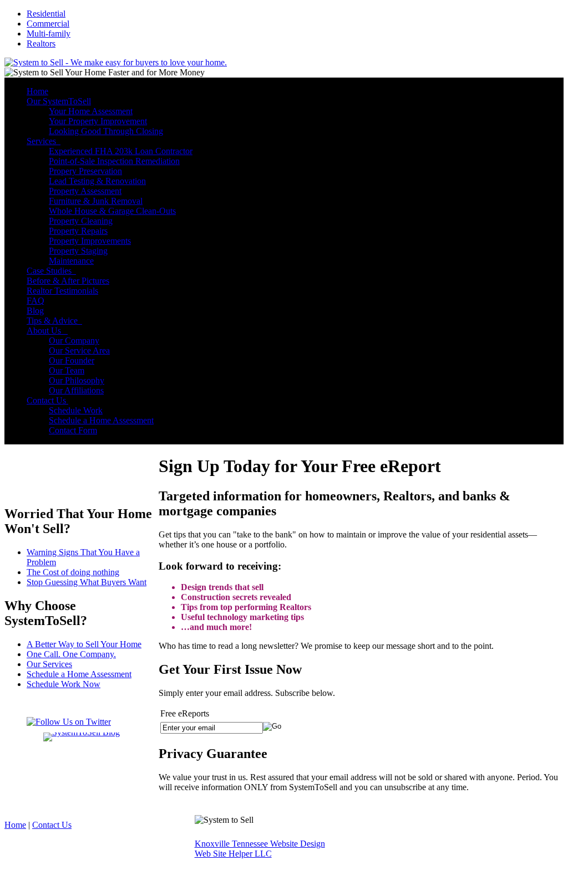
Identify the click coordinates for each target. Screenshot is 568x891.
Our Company (74, 340)
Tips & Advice (54, 320)
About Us (47, 330)
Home (37, 91)
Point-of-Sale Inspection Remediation (114, 161)
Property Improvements (90, 240)
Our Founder (71, 360)
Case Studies (51, 270)
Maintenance (71, 260)
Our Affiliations (76, 390)
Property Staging (78, 250)
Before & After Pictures (68, 280)
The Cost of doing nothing (73, 572)
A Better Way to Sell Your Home (84, 644)
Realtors (41, 43)
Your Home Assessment (91, 111)
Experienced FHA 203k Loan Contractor (120, 151)
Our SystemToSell (59, 101)
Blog (35, 310)
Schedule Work (76, 410)
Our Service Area (79, 350)
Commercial (48, 23)
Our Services (49, 664)
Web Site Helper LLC (233, 853)
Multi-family (48, 33)
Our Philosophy (76, 380)
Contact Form (73, 430)
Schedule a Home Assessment (101, 420)
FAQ (35, 300)
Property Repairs (78, 230)
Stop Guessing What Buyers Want (86, 582)
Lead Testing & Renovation (97, 181)
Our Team (66, 370)
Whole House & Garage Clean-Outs (112, 211)
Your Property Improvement (98, 121)
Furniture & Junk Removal (96, 201)
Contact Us (47, 400)
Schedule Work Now (63, 684)
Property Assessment (85, 191)
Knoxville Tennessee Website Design (260, 843)
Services (43, 141)
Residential (46, 13)
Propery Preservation (85, 171)
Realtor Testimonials (62, 290)
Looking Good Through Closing (106, 131)
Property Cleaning (81, 221)
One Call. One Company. (71, 654)
